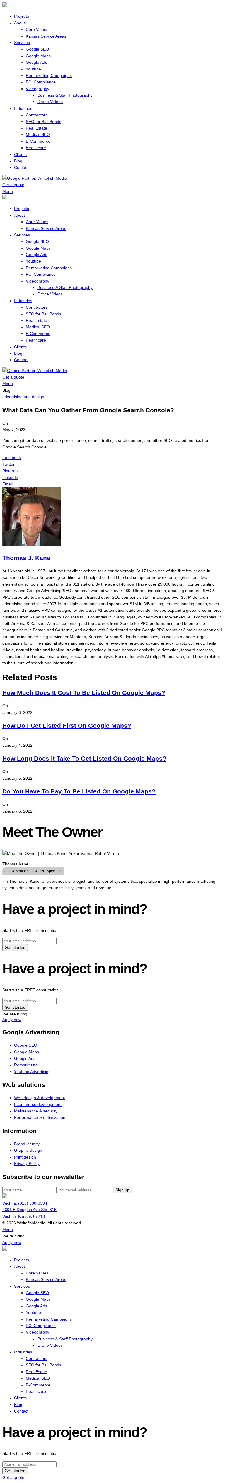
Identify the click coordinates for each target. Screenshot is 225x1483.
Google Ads (36, 62)
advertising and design (23, 396)
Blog (18, 161)
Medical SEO (38, 134)
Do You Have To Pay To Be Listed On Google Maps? (79, 791)
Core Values (37, 29)
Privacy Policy (27, 1163)
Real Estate (36, 128)
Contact (21, 167)
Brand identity (27, 1143)
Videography (37, 88)
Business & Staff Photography (65, 95)
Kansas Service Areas (46, 36)
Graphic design (28, 1150)
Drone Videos (50, 101)
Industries (23, 108)
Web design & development (39, 1097)
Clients (20, 154)
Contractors (36, 114)
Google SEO (37, 49)
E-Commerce (38, 141)
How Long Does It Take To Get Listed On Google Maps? (84, 758)
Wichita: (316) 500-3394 (24, 1203)
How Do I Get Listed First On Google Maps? (66, 725)
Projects (21, 16)
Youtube (33, 69)
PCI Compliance (41, 82)
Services (22, 42)
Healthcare (36, 147)
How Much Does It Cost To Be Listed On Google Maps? (83, 692)
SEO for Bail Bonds (43, 121)
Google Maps (38, 55)
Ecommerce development (38, 1104)
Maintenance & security (35, 1111)
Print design (25, 1157)
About (19, 23)
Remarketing (26, 1064)
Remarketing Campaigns (49, 75)
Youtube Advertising (32, 1071)
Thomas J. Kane (26, 557)
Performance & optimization (39, 1117)
